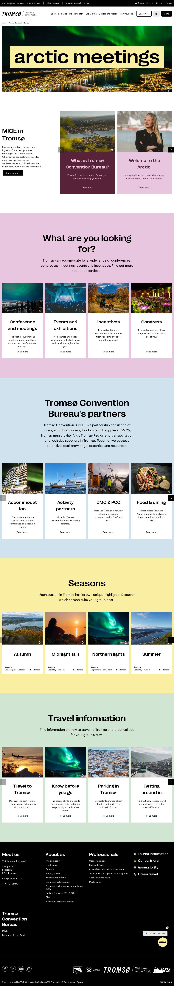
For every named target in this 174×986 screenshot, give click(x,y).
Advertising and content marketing (107, 869)
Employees (51, 865)
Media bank (95, 882)
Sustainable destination (58, 882)
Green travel (147, 874)
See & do (62, 13)
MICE (4, 930)
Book (53, 13)
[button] (171, 149)
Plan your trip (126, 13)
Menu (167, 13)
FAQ (48, 897)
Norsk (169, 3)
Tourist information (153, 854)
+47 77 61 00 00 (10, 883)
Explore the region (108, 13)
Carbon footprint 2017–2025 (60, 893)
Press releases (96, 865)
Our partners (148, 861)
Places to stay (76, 13)
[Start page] (19, 13)
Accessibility (147, 867)
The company (53, 860)
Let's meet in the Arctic (14, 935)
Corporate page (97, 860)
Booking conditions (56, 877)
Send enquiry (13, 173)
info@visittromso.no (12, 878)
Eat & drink (91, 13)
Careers (50, 869)
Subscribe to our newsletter (60, 901)
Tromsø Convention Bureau (78, 3)
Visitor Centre (53, 3)
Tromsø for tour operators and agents (108, 873)
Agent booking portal (100, 877)
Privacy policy (53, 873)
